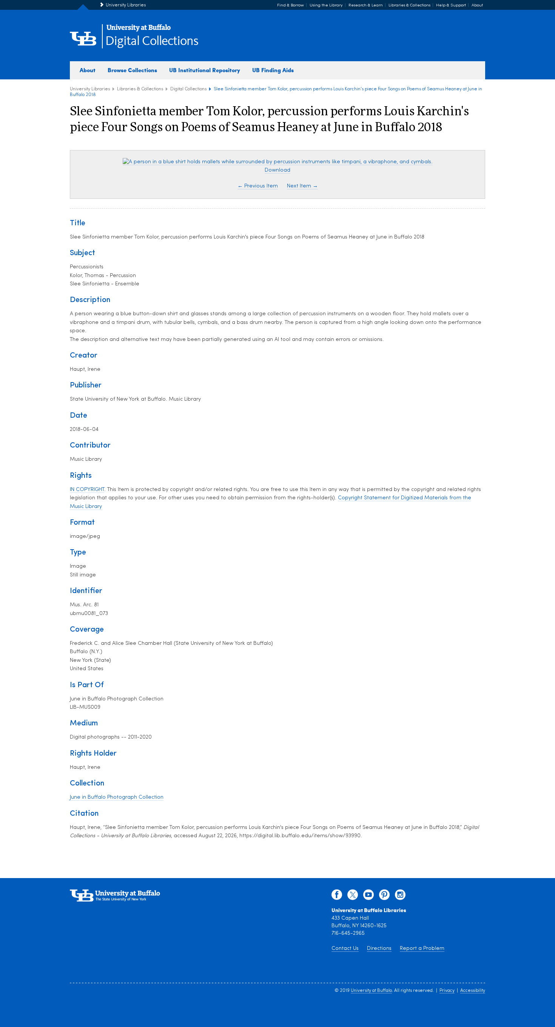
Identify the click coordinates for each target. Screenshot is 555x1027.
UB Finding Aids (273, 70)
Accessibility (472, 990)
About (477, 5)
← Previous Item (257, 186)
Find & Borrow (290, 5)
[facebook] (336, 896)
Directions (379, 948)
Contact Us (345, 948)
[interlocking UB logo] (138, 30)
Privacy (447, 990)
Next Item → (302, 186)
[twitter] (352, 896)
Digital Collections (151, 41)
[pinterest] (384, 896)
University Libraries (126, 5)
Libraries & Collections (409, 5)
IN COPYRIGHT (87, 490)
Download (277, 170)
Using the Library (326, 5)
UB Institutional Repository (204, 70)
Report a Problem (422, 948)
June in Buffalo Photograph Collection (116, 797)
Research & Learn (365, 5)
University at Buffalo (371, 990)
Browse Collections (132, 70)
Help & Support (451, 5)
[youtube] (368, 896)
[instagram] (400, 896)
